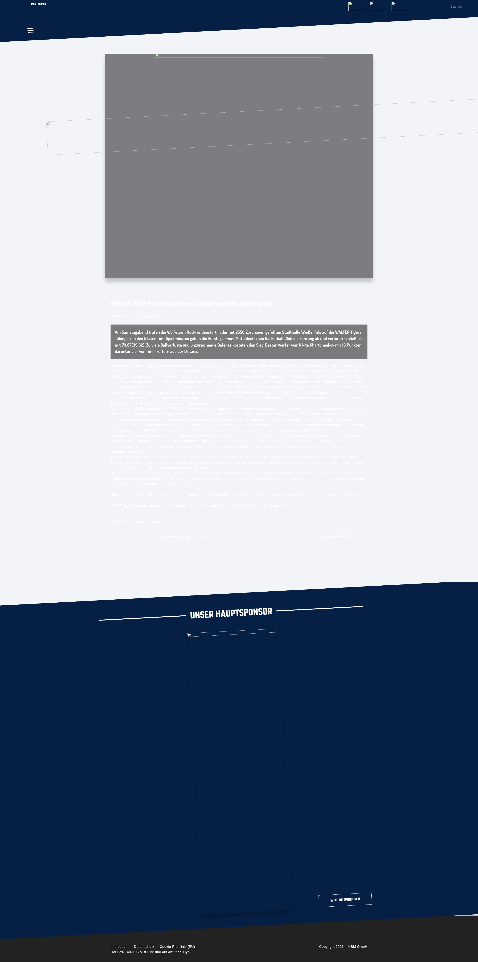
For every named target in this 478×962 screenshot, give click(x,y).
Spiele (155, 521)
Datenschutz (144, 947)
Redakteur (175, 316)
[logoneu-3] (401, 5)
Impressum (119, 947)
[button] (30, 30)
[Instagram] (431, 6)
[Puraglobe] (239, 771)
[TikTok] (443, 6)
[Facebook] (425, 6)
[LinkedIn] (437, 6)
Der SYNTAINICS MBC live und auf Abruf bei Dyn (150, 952)
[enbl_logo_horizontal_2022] (379, 5)
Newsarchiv (141, 521)
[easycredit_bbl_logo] (357, 5)
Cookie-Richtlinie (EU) (177, 947)
